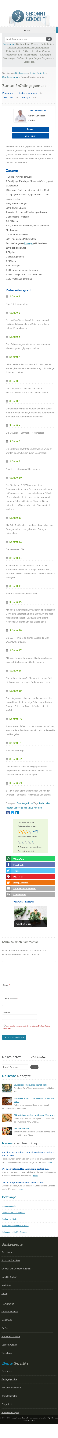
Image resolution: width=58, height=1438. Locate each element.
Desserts (12, 47)
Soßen (20, 58)
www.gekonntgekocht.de (20, 1418)
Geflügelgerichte (9, 1379)
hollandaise (44, 803)
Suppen (29, 58)
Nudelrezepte (30, 54)
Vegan (38, 58)
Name (6, 985)
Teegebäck (6, 1353)
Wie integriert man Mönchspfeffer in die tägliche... (25, 1169)
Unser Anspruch (8, 1206)
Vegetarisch (48, 58)
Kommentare (19, 894)
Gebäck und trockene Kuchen (15, 1268)
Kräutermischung (14, 54)
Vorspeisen (29, 62)
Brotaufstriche (47, 44)
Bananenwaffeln (21, 1128)
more (50, 1162)
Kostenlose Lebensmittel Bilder (15, 1225)
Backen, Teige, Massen (27, 44)
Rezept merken (20, 882)
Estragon (28, 243)
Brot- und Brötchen (10, 1260)
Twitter (16, 871)
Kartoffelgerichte (9, 1396)
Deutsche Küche (26, 47)
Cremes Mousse (9, 1311)
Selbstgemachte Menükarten (14, 1232)
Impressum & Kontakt (38, 1418)
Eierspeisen (7, 1371)
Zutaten (30, 129)
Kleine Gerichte (43, 51)
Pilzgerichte (7, 1404)
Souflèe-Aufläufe (9, 1344)
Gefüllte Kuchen (9, 1277)
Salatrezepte (9, 58)
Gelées (4, 1328)
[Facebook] (8, 812)
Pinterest (17, 877)
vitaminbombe (35, 807)
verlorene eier (20, 807)
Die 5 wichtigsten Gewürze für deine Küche (22, 1182)
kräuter (9, 807)
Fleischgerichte (13, 51)
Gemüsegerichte (10, 77)
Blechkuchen (7, 1252)
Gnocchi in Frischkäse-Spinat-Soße (30, 1085)
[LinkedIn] (17, 812)
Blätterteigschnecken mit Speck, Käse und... (34, 1115)
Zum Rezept (30, 136)
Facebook (18, 865)
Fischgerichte (42, 47)
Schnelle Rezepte (10, 1412)
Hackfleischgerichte (11, 1387)
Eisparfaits (6, 1320)
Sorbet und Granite (10, 1336)
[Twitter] (12, 812)
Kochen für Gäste (9, 1219)
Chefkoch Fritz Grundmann (13, 1212)
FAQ (48, 1418)
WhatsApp (18, 859)
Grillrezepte (28, 51)
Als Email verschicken (24, 888)
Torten (4, 1293)
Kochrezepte (21, 73)
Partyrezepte (45, 54)
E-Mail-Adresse (10, 999)
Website (6, 1013)
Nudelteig (6, 1285)
